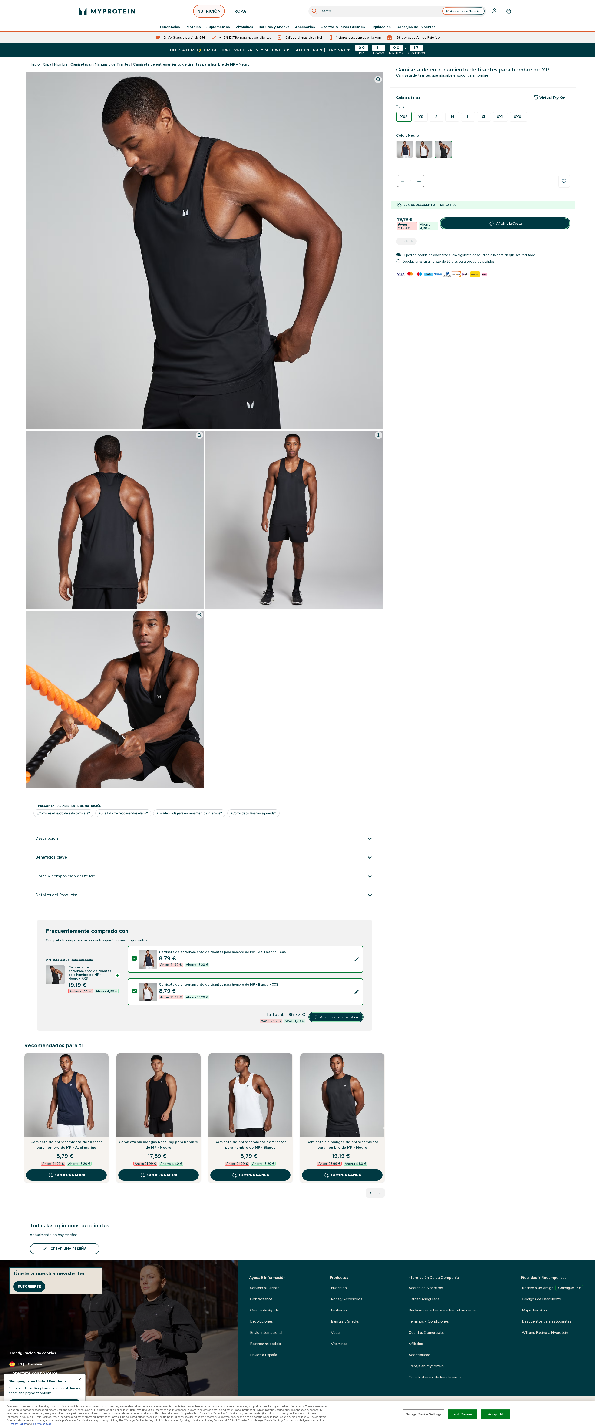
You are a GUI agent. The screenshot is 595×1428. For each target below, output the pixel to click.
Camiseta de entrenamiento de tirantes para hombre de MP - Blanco (250, 1144)
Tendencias (169, 27)
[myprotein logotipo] (107, 11)
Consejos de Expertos (416, 27)
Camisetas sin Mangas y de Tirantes (100, 64)
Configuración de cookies (33, 1353)
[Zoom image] (378, 79)
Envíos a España (263, 1355)
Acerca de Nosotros (426, 1288)
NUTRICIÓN (209, 11)
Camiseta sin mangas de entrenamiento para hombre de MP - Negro (342, 1144)
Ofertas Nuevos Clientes (343, 27)
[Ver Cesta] (509, 11)
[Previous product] (370, 1193)
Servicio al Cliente (265, 1288)
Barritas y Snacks (274, 27)
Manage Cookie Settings (424, 1414)
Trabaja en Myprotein (426, 1366)
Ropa (47, 64)
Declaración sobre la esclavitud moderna (442, 1310)
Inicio (35, 64)
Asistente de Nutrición (465, 11)
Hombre (61, 64)
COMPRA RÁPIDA (70, 1175)
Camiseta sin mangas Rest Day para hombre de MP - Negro (158, 1144)
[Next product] (380, 1193)
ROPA (240, 11)
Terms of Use (42, 1423)
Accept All (495, 1414)
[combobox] (397, 11)
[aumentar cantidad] (419, 181)
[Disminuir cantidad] (402, 181)
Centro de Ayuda (264, 1310)
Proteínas (339, 1310)
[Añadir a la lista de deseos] (564, 181)
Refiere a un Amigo (551, 1288)
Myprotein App (534, 1310)
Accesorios (305, 27)
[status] (410, 181)
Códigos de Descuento (541, 1299)
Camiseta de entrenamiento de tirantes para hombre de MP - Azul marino (66, 1144)
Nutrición (339, 1288)
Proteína (193, 27)
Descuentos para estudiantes (547, 1321)
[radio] (404, 117)
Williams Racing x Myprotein (545, 1332)
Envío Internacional (266, 1332)
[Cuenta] (495, 11)
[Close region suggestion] (79, 1379)
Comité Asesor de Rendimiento (435, 1377)
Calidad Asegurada (424, 1299)
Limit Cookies (463, 1414)
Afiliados (416, 1344)
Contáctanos (261, 1299)
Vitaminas (244, 27)
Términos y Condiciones (429, 1321)
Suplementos (218, 27)
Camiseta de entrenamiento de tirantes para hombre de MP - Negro (191, 64)
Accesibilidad (419, 1355)
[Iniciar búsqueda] (314, 11)
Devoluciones (261, 1321)
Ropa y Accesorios (346, 1299)
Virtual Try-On (552, 98)
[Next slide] (384, 1128)
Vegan (336, 1332)
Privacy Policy (17, 1423)
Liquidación (380, 27)
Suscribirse (29, 1286)
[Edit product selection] (356, 959)
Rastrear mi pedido (265, 1344)
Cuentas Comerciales (427, 1332)
